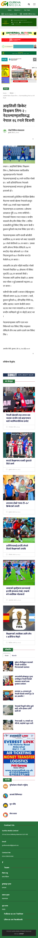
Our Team (27, 10)
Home (9, 10)
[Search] (29, 4)
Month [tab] (14, 655)
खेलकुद (11, 93)
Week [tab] (7, 655)
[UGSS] (19, 33)
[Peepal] (19, 53)
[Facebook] (3, 862)
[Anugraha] (19, 22)
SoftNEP (21, 934)
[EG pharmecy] (19, 46)
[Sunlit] (19, 374)
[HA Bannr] (19, 59)
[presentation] (4, 74)
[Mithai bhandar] (19, 73)
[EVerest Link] (19, 754)
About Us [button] (17, 10)
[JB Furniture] (19, 40)
